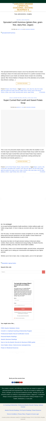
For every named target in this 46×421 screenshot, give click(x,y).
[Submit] (43, 272)
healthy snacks (23, 90)
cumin (27, 88)
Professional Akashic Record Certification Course (15, 333)
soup (29, 170)
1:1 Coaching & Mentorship (10, 405)
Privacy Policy (21, 414)
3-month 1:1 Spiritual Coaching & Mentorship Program (16, 331)
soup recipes (34, 170)
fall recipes (37, 168)
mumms (2, 92)
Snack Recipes (25, 19)
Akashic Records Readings (12, 410)
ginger (41, 168)
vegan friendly (31, 92)
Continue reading (23, 83)
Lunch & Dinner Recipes (15, 97)
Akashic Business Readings (9, 339)
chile (43, 166)
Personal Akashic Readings (9, 336)
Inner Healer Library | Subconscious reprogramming (15, 345)
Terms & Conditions (12, 414)
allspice (35, 166)
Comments (42, 92)
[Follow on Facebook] (12, 382)
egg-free (30, 168)
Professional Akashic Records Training (28, 405)
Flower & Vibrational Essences (9, 348)
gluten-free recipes (10, 90)
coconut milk (4, 168)
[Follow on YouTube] (22, 382)
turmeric (7, 171)
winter (17, 171)
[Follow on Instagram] (14, 382)
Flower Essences (36, 410)
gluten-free (3, 90)
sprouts (25, 92)
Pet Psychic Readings (25, 410)
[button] (2, 7)
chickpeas (23, 88)
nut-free (17, 170)
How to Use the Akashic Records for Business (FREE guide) (18, 342)
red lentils (25, 170)
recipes (6, 92)
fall (33, 168)
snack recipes (12, 92)
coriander (18, 168)
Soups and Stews (32, 97)
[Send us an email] (18, 382)
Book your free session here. (17, 378)
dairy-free (32, 88)
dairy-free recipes (39, 88)
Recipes (19, 19)
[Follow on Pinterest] (20, 382)
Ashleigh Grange (29, 29)
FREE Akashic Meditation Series (10, 328)
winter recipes (23, 171)
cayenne (40, 166)
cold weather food (11, 168)
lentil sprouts (38, 90)
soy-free (39, 170)
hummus (29, 90)
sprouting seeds (19, 92)
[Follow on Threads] (16, 382)
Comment (42, 171)
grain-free (17, 90)
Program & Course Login (32, 414)
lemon (33, 90)
